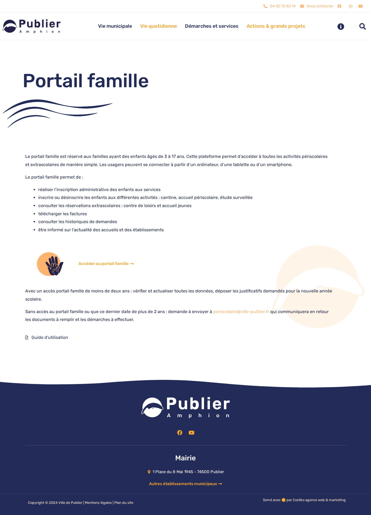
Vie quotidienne (158, 26)
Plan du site (123, 503)
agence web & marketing (325, 500)
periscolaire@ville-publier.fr (241, 311)
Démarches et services (211, 26)
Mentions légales (98, 503)
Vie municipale (115, 26)
